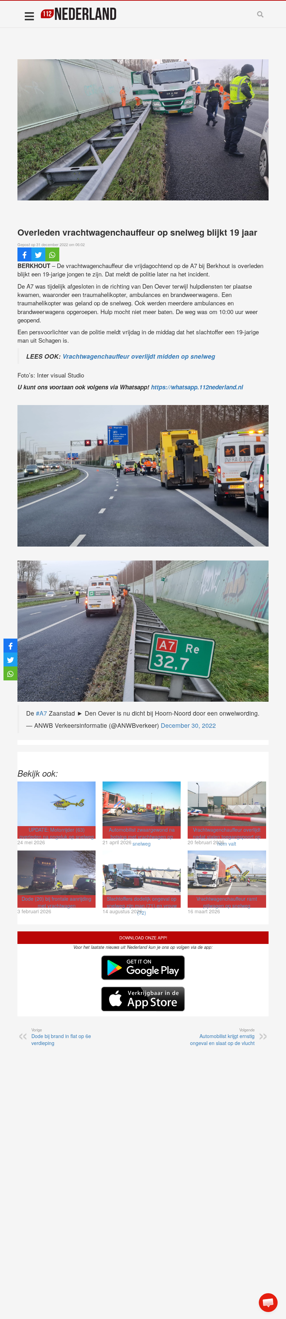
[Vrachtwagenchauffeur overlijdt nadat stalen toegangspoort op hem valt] (227, 804)
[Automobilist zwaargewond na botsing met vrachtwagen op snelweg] (142, 804)
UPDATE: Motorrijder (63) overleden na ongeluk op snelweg (57, 833)
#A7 (41, 713)
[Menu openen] (29, 16)
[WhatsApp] (52, 254)
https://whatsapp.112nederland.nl (197, 387)
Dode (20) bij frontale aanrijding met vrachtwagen (56, 902)
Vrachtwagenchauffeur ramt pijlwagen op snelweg (226, 902)
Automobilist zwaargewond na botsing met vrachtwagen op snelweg (142, 836)
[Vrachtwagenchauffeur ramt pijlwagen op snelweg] (227, 873)
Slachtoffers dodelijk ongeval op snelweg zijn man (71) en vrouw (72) (142, 905)
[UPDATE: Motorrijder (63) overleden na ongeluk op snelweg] (56, 804)
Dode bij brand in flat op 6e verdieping (61, 1036)
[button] (268, 1302)
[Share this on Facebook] (24, 254)
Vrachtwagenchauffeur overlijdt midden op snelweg (138, 356)
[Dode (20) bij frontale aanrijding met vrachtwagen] (56, 873)
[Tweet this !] (38, 254)
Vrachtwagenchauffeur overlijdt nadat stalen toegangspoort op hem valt (227, 836)
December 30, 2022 (188, 725)
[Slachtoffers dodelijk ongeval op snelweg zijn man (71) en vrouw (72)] (142, 873)
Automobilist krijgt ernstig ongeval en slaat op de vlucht (222, 1036)
